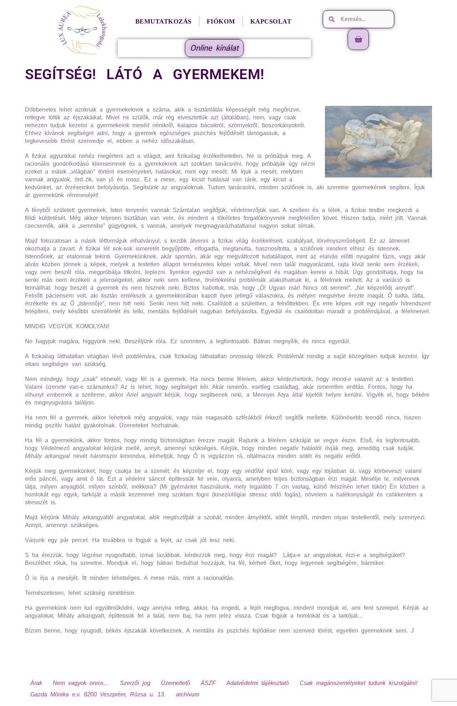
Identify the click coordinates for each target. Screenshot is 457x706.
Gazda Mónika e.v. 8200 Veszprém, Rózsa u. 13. (97, 694)
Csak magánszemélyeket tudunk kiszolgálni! (358, 683)
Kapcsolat (271, 21)
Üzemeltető (175, 683)
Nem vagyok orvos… (81, 683)
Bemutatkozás (163, 21)
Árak (36, 683)
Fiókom (221, 21)
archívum (187, 694)
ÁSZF (208, 683)
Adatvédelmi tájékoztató (257, 683)
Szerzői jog (135, 683)
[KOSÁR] (358, 39)
